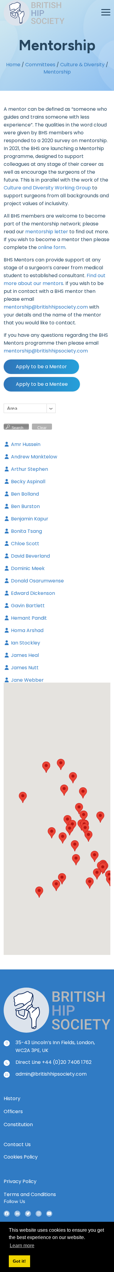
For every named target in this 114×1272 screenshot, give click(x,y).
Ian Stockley (25, 642)
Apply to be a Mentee (42, 384)
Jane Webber (27, 680)
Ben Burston (25, 506)
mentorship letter (46, 231)
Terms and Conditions (30, 1194)
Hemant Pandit (28, 618)
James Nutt (24, 667)
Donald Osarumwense (37, 580)
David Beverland (30, 555)
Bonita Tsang (26, 531)
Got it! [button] (19, 1261)
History (12, 1098)
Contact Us (17, 1144)
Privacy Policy (20, 1181)
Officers (13, 1111)
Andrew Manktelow (33, 456)
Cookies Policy (21, 1156)
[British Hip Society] (57, 1009)
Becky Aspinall (27, 481)
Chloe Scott (24, 543)
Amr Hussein (25, 444)
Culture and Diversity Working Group (47, 187)
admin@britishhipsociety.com (51, 1073)
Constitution (18, 1124)
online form (51, 247)
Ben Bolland (24, 493)
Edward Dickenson (32, 593)
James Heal (24, 655)
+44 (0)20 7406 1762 (67, 1062)
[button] (51, 833)
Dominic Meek (27, 568)
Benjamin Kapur (29, 518)
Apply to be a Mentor (41, 366)
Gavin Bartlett (27, 605)
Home (13, 64)
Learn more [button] (22, 1245)
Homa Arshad (26, 630)
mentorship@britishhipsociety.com (46, 306)
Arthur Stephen (29, 469)
